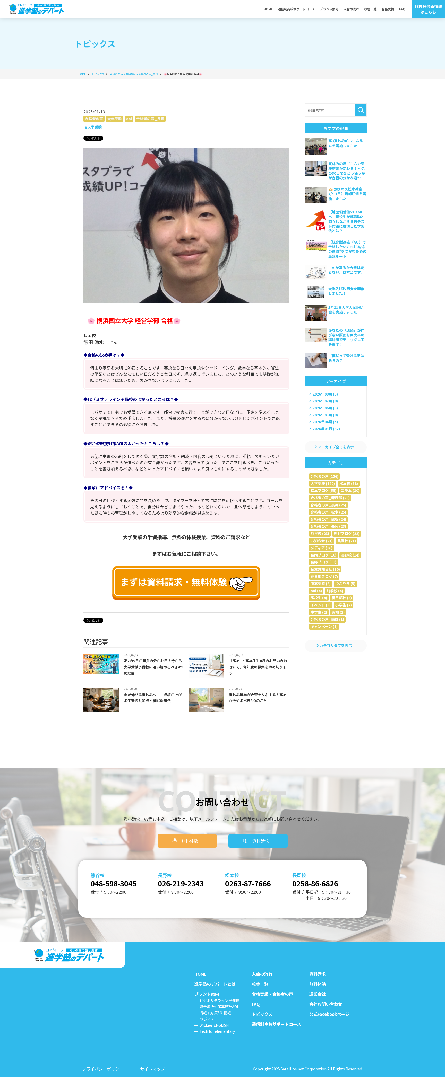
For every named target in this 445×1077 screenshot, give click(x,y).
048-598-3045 (113, 883)
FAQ (402, 9)
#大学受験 (93, 127)
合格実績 (388, 9)
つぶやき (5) (345, 583)
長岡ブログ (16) (323, 555)
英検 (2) (338, 612)
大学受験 (114, 118)
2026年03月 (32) (326, 428)
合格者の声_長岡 (150, 118)
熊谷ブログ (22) (347, 533)
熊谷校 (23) (320, 533)
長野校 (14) (350, 555)
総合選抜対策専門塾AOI (219, 1006)
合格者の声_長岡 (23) (328, 526)
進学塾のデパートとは (215, 984)
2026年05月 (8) (325, 414)
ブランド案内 (329, 9)
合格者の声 (94, 118)
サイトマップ (152, 1069)
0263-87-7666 (248, 883)
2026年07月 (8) (325, 400)
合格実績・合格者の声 (272, 994)
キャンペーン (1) (324, 626)
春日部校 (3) (342, 597)
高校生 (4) (319, 597)
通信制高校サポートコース (296, 9)
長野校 (165, 875)
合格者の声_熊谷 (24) (328, 519)
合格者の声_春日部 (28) (330, 497)
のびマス (207, 1018)
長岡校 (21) (346, 540)
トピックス (262, 1014)
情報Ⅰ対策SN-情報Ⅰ (217, 1012)
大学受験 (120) (323, 483)
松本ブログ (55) (323, 490)
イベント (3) (321, 604)
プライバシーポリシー (102, 1069)
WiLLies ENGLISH (214, 1025)
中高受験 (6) (321, 583)
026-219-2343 (181, 883)
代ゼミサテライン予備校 (219, 1000)
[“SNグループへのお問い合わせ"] (186, 583)
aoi (129, 118)
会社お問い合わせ (325, 1004)
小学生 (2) (343, 604)
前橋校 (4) (335, 590)
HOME (268, 9)
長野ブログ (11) (323, 561)
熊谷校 (98, 875)
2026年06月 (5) (325, 407)
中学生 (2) (319, 612)
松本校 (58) (348, 483)
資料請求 (260, 841)
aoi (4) (316, 590)
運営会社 (317, 994)
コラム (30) (350, 490)
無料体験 (190, 841)
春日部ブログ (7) (324, 576)
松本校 (232, 875)
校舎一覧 (370, 9)
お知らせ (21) (322, 540)
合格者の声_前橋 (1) (327, 619)
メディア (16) (321, 547)
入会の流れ (351, 9)
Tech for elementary (217, 1031)
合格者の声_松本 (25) (328, 512)
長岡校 (299, 875)
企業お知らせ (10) (325, 569)
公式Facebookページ (329, 1014)
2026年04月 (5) (325, 421)
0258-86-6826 (315, 883)
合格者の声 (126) (324, 476)
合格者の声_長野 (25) (328, 504)
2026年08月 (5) (325, 394)
